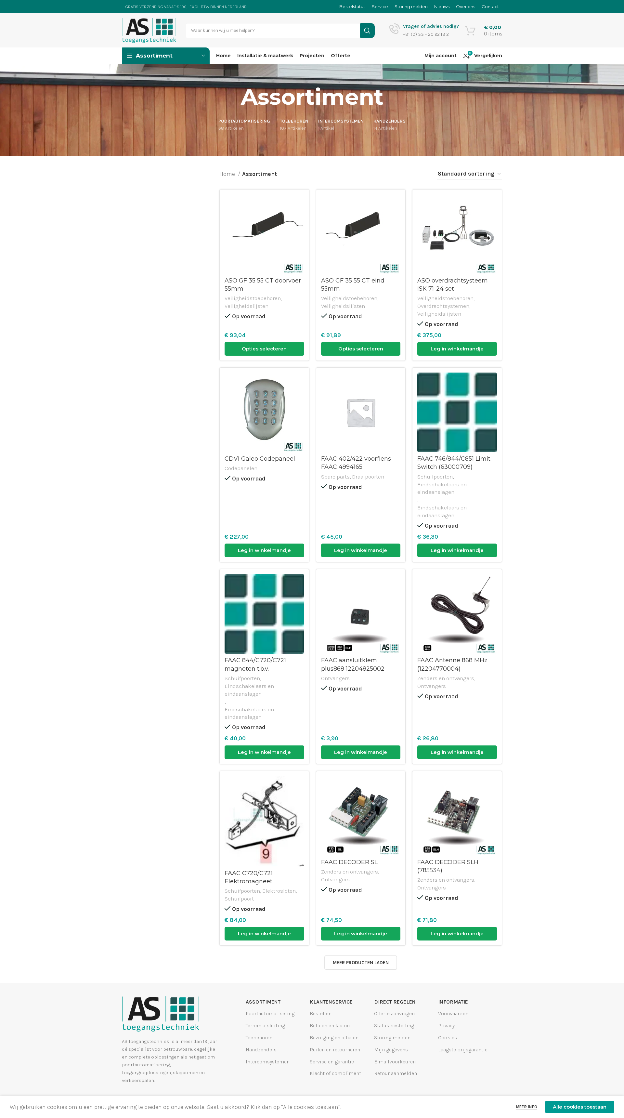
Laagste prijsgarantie (463, 1049)
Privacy (446, 1025)
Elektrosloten (279, 891)
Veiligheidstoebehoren (253, 298)
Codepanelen (241, 468)
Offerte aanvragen (394, 1013)
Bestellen (321, 1013)
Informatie (453, 1002)
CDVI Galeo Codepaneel (260, 458)
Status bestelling (394, 1025)
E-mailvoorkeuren (395, 1061)
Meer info (526, 1106)
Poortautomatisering (270, 1013)
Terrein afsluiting (265, 1025)
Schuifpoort (239, 898)
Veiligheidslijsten (246, 306)
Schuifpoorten (435, 476)
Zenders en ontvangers (445, 678)
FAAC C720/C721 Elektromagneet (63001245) (249, 881)
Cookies (447, 1037)
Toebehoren (259, 1037)
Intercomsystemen (268, 1061)
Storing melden (392, 1037)
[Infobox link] (424, 30)
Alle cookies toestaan (579, 1107)
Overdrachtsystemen (443, 306)
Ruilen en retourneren (335, 1049)
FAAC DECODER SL (349, 862)
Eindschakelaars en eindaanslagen (442, 488)
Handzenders (261, 1049)
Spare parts (335, 476)
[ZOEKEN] (367, 30)
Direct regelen (395, 1002)
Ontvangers (335, 678)
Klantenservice (331, 1002)
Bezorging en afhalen (334, 1037)
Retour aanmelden (395, 1073)
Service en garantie (332, 1061)
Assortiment (263, 1002)
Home (227, 174)
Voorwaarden (453, 1013)
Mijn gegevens (391, 1049)
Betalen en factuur (331, 1025)
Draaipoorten (368, 476)
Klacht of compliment (335, 1073)
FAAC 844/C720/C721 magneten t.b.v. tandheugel (255, 668)
